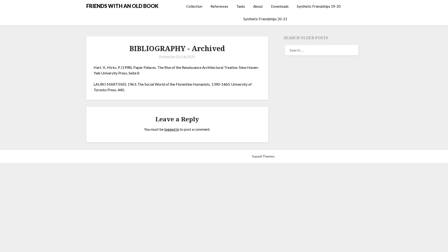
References (219, 6)
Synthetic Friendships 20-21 (265, 19)
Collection (194, 6)
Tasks (240, 6)
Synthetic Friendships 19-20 (319, 6)
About (258, 6)
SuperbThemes (263, 156)
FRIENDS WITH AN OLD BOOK (122, 6)
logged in (171, 129)
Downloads (280, 6)
